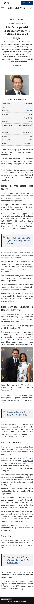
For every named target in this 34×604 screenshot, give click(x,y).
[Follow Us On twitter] (5, 3)
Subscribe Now (27, 3)
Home (12, 19)
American (29, 110)
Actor (30, 114)
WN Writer (18, 66)
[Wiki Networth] (18, 8)
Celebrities (20, 19)
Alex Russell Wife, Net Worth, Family (18, 413)
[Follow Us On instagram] (8, 3)
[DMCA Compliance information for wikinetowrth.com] (17, 599)
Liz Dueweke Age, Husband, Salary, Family (18, 241)
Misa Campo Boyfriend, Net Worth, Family (18, 560)
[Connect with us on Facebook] (2, 3)
